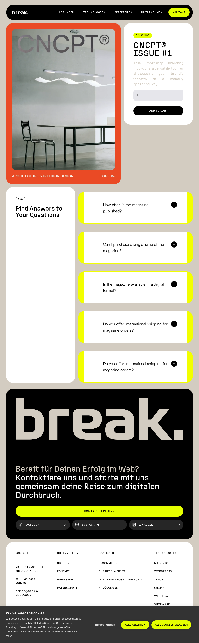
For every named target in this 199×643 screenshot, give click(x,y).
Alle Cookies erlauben (171, 624)
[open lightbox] (63, 103)
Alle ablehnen (135, 624)
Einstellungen (105, 624)
